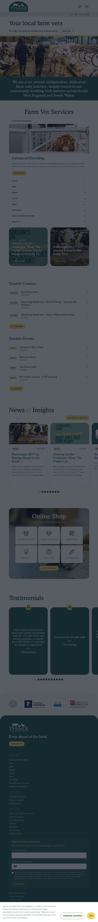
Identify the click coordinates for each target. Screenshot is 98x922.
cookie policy (22, 918)
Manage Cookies (72, 916)
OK (91, 916)
